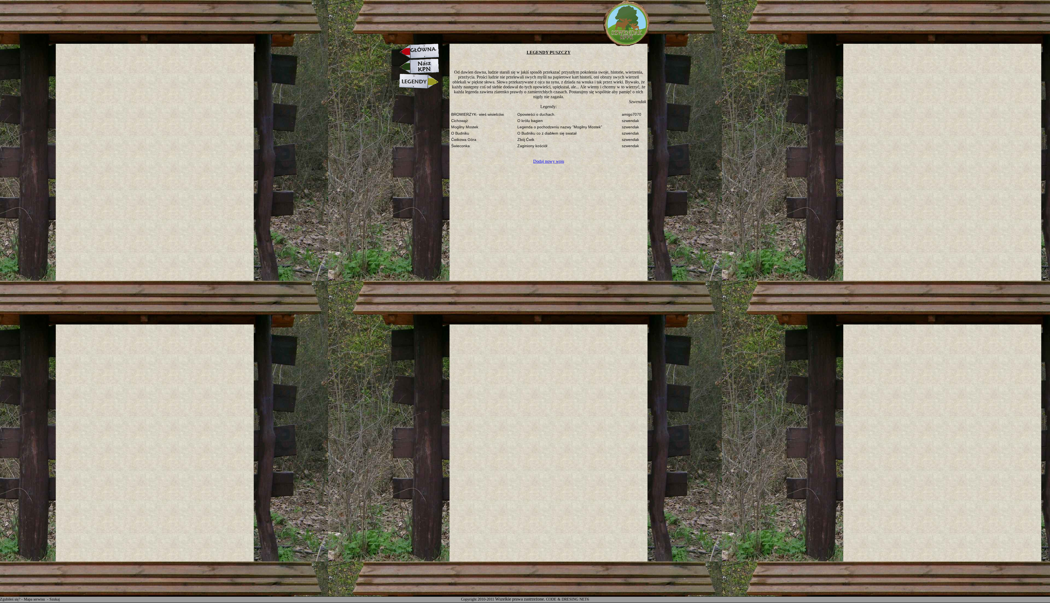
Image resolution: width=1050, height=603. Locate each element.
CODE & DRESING (562, 599)
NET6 (584, 599)
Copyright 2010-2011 (477, 599)
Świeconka (460, 146)
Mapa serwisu (35, 599)
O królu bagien (530, 121)
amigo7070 (631, 114)
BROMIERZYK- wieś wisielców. (477, 114)
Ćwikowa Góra (463, 140)
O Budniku (460, 133)
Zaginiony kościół (532, 146)
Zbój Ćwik (525, 140)
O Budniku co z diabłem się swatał (546, 133)
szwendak (630, 121)
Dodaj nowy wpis (548, 161)
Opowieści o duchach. (536, 114)
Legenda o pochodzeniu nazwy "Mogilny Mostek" (559, 127)
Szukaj (54, 599)
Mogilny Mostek (464, 127)
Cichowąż (459, 121)
